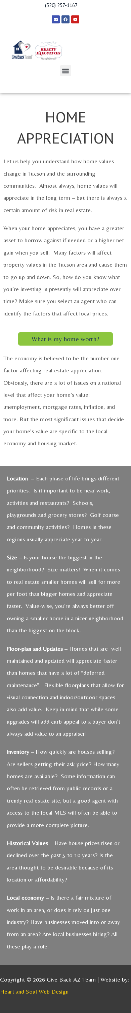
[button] (65, 70)
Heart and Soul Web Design (34, 991)
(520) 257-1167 (61, 5)
